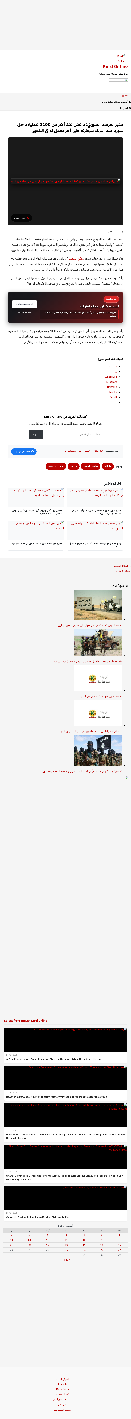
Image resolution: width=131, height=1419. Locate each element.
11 (66, 1240)
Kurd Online (115, 66)
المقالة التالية (123, 571)
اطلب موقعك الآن (24, 304)
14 (11, 1240)
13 (29, 1240)
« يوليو (67, 1259)
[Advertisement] (65, 24)
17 (84, 1245)
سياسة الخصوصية (62, 1410)
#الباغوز (107, 466)
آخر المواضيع (62, 1394)
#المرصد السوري (90, 466)
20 (29, 1245)
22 (119, 1250)
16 (101, 1245)
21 (11, 1245)
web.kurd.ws (24, 312)
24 (84, 1250)
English (62, 1384)
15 (119, 1245)
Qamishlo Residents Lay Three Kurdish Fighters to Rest (38, 1217)
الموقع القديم (62, 1379)
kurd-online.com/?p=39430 (84, 451)
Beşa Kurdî (62, 1389)
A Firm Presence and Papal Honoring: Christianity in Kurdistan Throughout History (53, 1059)
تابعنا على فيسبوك (22, 451)
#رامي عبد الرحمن (56, 466)
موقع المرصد (76, 258)
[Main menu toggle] (124, 96)
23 (101, 1250)
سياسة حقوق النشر (62, 1399)
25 (66, 1250)
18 (66, 1245)
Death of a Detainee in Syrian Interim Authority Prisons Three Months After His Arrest (56, 1097)
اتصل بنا (125, 108)
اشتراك (36, 434)
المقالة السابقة (122, 566)
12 (47, 1240)
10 (84, 1240)
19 (47, 1245)
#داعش (73, 466)
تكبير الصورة (19, 218)
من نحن (62, 1405)
